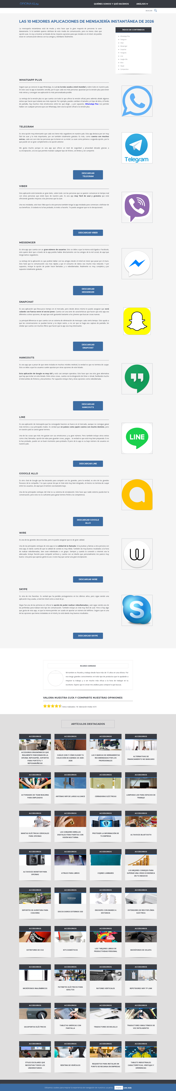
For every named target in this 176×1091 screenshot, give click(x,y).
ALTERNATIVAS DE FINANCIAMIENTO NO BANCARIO (140, 757)
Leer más (127, 1087)
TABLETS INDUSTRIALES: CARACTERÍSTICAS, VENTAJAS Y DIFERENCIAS (141, 1065)
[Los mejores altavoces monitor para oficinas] (35, 860)
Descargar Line (88, 464)
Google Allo (123, 59)
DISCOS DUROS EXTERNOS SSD (70, 911)
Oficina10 (31, 4)
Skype (122, 66)
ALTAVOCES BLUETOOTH (141, 835)
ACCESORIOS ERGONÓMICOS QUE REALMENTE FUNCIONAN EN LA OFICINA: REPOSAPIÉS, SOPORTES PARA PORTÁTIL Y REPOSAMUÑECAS (35, 757)
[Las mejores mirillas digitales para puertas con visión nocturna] (70, 821)
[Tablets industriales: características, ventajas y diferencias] (141, 1052)
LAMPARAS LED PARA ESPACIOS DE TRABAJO (140, 796)
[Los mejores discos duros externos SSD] (70, 898)
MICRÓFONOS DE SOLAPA (140, 950)
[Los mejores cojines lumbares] (106, 860)
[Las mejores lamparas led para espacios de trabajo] (141, 783)
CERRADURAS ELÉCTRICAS (105, 796)
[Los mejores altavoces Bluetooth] (141, 821)
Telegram (123, 39)
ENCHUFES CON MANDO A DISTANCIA (105, 911)
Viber (122, 43)
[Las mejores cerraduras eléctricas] (106, 783)
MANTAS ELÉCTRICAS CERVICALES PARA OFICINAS (35, 834)
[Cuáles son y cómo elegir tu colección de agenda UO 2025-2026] (70, 744)
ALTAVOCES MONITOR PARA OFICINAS (35, 873)
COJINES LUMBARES (106, 873)
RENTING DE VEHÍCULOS (70, 1065)
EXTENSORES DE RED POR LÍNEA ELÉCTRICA (141, 911)
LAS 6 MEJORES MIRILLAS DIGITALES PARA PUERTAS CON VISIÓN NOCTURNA (70, 835)
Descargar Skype (88, 636)
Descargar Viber (88, 233)
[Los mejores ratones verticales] (106, 975)
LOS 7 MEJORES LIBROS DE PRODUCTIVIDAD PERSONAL (105, 949)
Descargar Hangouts (88, 405)
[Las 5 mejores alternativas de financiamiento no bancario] (141, 744)
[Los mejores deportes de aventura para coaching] (35, 898)
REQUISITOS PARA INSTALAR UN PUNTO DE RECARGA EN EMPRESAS (105, 1065)
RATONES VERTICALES (105, 988)
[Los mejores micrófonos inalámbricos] (35, 975)
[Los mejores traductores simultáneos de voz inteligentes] (141, 1013)
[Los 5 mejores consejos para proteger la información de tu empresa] (106, 821)
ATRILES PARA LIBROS (70, 873)
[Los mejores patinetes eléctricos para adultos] (70, 975)
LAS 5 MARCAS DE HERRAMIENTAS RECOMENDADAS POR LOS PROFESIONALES (105, 758)
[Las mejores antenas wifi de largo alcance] (70, 783)
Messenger (123, 46)
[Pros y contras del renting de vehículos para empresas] (70, 1052)
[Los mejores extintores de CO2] (35, 937)
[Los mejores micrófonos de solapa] (141, 937)
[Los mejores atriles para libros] (70, 860)
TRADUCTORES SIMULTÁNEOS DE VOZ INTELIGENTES (141, 1026)
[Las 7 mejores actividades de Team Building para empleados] (35, 783)
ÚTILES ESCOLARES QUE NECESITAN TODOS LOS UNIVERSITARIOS (35, 1065)
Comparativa (124, 69)
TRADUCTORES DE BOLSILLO (105, 1027)
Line (121, 56)
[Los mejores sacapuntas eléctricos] (35, 1013)
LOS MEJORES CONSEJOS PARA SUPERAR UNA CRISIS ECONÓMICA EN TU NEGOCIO (141, 873)
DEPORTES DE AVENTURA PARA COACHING (35, 911)
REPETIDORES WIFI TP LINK (141, 988)
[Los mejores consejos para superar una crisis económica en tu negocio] (141, 860)
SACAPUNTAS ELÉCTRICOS (35, 1027)
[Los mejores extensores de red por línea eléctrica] (141, 898)
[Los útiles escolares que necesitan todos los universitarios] (35, 1052)
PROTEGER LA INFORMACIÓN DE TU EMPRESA (105, 834)
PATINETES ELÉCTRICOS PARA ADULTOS (70, 988)
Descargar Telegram (88, 174)
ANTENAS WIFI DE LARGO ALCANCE (70, 796)
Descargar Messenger (88, 290)
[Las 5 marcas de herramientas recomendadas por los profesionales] (106, 744)
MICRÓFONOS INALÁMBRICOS (35, 988)
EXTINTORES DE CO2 (35, 950)
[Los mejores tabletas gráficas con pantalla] (70, 1013)
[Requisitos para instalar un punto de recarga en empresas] (106, 1052)
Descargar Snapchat (88, 346)
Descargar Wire (88, 579)
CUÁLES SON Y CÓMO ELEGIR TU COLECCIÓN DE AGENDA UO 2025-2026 (70, 758)
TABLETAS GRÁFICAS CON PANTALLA (70, 1026)
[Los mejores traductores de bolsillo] (106, 1013)
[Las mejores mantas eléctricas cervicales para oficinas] (35, 821)
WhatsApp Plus (125, 36)
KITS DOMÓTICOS (70, 950)
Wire (121, 63)
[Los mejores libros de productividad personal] (106, 937)
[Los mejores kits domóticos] (70, 937)
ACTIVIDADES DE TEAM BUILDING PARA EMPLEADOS (35, 796)
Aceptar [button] (119, 1088)
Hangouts (123, 53)
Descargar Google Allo (88, 521)
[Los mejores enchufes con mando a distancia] (106, 898)
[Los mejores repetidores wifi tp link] (141, 975)
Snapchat (123, 49)
